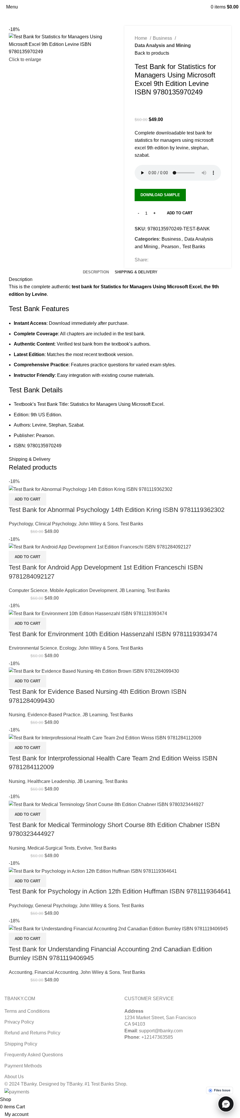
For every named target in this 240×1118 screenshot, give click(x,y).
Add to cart (180, 213)
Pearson (170, 246)
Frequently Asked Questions (33, 1054)
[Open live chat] (226, 1104)
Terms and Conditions (27, 1011)
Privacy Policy (19, 1021)
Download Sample (160, 195)
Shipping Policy (20, 1043)
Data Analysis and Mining (163, 45)
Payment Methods (23, 1065)
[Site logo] (120, 6)
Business (163, 38)
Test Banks (193, 246)
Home (141, 38)
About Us (14, 1076)
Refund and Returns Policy (32, 1032)
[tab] (96, 272)
